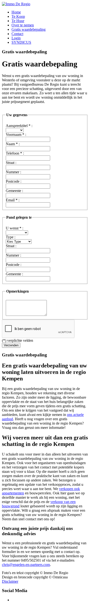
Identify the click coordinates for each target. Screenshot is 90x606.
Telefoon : (15, 153)
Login (16, 38)
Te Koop (18, 16)
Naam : (13, 144)
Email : (12, 200)
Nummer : (13, 172)
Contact (17, 34)
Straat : (11, 163)
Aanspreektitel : (19, 126)
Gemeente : (14, 191)
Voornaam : (16, 134)
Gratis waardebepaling (29, 29)
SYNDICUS (21, 42)
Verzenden (11, 345)
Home (16, 12)
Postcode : (13, 181)
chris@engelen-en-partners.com (26, 565)
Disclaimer (10, 581)
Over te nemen (23, 25)
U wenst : (14, 228)
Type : (10, 237)
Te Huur (18, 21)
